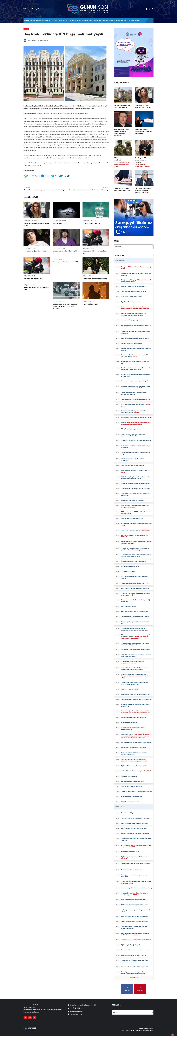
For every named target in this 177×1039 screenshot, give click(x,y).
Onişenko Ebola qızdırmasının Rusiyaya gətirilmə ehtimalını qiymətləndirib (136, 655)
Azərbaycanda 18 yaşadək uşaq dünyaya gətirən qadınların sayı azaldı (136, 542)
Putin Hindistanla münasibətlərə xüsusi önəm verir (136, 699)
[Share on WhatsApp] (27, 176)
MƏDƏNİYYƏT (98, 20)
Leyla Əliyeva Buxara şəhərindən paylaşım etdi (135, 910)
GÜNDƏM (32, 20)
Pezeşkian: (136, 267)
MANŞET (26, 20)
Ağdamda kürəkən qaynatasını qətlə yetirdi (134, 766)
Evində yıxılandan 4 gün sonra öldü (66, 262)
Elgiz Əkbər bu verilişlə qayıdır (130, 302)
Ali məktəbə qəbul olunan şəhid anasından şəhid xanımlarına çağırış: (135, 636)
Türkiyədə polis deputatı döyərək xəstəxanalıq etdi (135, 622)
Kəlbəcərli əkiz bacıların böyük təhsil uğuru (136, 675)
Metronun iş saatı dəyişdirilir (130, 689)
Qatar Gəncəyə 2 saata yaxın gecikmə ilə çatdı (135, 506)
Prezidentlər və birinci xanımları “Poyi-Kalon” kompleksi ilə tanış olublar (135, 961)
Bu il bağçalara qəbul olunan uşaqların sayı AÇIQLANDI (134, 875)
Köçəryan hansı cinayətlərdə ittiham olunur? (135, 471)
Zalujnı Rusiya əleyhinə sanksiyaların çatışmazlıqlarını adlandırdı (132, 662)
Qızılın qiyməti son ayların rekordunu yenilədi (135, 616)
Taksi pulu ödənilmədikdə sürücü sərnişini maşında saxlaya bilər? (134, 753)
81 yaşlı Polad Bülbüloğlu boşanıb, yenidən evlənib (136, 524)
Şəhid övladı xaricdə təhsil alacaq (131, 296)
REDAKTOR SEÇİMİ (75, 20)
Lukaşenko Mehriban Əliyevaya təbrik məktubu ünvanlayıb (135, 332)
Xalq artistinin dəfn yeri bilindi (130, 851)
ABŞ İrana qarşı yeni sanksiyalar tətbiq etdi (134, 828)
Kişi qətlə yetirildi (59, 223)
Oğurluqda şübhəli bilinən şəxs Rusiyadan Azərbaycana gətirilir (134, 927)
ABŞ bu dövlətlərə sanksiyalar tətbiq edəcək (134, 904)
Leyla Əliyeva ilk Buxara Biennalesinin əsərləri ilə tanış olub (136, 846)
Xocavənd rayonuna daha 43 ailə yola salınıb (134, 611)
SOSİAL (91, 20)
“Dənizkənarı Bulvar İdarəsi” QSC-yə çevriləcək (135, 488)
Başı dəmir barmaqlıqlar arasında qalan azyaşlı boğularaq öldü (135, 705)
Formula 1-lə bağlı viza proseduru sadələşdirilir (136, 494)
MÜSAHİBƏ (85, 20)
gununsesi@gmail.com (76, 1011)
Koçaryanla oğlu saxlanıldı (129, 722)
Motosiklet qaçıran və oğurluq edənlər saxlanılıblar (132, 459)
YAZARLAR (105, 20)
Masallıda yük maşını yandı (33, 278)
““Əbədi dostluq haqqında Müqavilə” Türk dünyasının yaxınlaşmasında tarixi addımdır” (134, 629)
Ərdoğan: (136, 280)
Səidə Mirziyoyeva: (135, 307)
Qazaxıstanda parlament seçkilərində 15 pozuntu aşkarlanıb (136, 326)
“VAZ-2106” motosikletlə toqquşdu (136, 771)
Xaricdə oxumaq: (135, 399)
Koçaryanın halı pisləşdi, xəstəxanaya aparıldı (135, 588)
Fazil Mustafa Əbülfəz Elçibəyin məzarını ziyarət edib (143, 190)
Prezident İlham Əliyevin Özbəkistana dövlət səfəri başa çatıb (134, 894)
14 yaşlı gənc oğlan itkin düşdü (35, 251)
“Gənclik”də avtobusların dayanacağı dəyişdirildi (136, 440)
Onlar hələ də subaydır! (134, 760)
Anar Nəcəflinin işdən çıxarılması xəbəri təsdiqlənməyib (121, 132)
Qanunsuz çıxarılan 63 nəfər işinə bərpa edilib (122, 189)
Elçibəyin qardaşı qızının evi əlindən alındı (134, 857)
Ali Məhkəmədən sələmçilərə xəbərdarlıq (133, 717)
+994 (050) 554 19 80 (76, 1008)
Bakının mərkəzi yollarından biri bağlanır (133, 955)
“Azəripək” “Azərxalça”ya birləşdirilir (135, 483)
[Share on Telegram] (62, 176)
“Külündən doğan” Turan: (136, 711)
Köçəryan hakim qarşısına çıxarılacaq (132, 320)
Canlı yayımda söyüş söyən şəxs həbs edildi (134, 823)
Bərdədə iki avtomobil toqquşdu (135, 833)
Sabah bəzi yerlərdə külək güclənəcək (132, 465)
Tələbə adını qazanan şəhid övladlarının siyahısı (135, 649)
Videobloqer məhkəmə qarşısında (95, 278)
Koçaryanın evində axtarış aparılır (131, 796)
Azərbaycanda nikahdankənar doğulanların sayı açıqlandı (135, 453)
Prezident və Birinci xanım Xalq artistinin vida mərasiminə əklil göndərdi (135, 644)
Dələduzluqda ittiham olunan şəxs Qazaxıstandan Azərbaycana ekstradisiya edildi (136, 368)
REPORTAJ (66, 20)
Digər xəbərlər (134, 977)
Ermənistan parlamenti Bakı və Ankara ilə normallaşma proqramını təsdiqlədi (133, 314)
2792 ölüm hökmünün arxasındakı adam (136, 405)
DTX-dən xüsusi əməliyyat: (122, 162)
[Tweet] (54, 176)
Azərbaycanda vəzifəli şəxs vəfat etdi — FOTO (135, 583)
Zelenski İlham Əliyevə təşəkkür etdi (132, 518)
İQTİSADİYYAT (46, 20)
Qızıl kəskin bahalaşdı (128, 571)
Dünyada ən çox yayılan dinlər (130, 802)
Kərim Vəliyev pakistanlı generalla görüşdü (136, 417)
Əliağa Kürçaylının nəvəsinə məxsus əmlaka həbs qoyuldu (136, 349)
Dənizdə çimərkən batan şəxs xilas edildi (133, 291)
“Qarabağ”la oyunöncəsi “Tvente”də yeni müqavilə (136, 791)
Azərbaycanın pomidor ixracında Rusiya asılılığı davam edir (135, 600)
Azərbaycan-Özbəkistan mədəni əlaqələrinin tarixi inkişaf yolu (135, 355)
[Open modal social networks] (68, 176)
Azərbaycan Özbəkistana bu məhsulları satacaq (135, 950)
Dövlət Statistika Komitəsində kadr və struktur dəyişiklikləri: (135, 934)
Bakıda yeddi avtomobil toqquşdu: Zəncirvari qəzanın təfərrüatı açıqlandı (65, 306)
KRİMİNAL (112, 20)
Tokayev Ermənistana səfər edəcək (131, 870)
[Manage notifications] (172, 1034)
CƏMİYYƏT (54, 20)
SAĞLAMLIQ (124, 20)
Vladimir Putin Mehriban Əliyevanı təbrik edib (135, 338)
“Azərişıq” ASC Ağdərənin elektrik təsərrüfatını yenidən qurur (135, 594)
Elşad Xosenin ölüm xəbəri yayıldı (65, 251)
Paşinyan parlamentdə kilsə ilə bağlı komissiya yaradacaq (135, 446)
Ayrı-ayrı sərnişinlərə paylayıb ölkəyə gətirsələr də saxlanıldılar (135, 375)
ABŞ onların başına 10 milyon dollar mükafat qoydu (136, 742)
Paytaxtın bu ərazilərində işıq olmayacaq (133, 286)
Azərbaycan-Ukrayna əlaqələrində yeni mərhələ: (143, 162)
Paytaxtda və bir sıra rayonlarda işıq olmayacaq (135, 818)
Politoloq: (136, 423)
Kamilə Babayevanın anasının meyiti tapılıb (143, 106)
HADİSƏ (118, 20)
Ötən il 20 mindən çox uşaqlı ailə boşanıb (133, 561)
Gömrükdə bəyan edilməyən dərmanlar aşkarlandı (136, 939)
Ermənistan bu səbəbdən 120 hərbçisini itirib (135, 967)
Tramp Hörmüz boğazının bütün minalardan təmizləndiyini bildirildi (134, 393)
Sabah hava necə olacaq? (129, 606)
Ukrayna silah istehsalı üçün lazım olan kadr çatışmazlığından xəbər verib (134, 683)
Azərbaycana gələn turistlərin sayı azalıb (133, 747)
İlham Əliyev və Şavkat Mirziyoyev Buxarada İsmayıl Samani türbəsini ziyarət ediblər (134, 972)
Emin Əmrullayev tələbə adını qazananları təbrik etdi (135, 362)
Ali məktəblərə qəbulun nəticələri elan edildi (134, 921)
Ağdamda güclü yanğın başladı (130, 945)
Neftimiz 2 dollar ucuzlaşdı (129, 776)
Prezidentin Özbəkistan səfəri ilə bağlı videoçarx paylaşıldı (136, 839)
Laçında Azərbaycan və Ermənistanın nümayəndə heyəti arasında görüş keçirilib (136, 555)
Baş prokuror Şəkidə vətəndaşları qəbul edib (135, 536)
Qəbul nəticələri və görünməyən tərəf (132, 781)
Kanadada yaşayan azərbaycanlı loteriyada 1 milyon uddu (144, 131)
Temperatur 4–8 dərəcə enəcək (135, 530)
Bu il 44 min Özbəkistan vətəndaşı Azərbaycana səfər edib (135, 864)
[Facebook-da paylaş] (34, 176)
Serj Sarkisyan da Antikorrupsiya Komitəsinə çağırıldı (134, 577)
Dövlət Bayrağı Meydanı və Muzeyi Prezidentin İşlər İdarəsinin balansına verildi (135, 477)
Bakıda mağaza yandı (90, 304)
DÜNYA (60, 20)
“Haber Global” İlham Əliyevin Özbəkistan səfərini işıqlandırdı (136, 882)
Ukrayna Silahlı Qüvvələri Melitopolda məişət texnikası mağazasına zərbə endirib (134, 668)
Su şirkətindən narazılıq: (91, 223)
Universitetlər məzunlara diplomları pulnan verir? (136, 694)
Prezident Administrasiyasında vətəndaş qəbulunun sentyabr (133, 411)
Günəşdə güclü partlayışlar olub (131, 429)
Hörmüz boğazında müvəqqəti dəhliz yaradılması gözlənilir (136, 274)
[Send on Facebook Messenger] (46, 176)
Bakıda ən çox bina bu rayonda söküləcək (122, 106)
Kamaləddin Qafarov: (135, 735)
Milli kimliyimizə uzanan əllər (133, 728)
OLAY (26, 29)
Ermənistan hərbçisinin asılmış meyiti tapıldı (134, 381)
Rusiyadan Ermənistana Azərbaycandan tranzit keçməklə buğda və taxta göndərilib (135, 387)
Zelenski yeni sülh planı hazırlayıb (131, 786)
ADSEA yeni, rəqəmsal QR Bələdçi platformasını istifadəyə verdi (135, 512)
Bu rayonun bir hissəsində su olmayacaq (133, 899)
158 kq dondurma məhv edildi (130, 566)
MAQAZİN (131, 20)
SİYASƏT (38, 20)
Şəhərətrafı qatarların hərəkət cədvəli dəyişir (135, 916)
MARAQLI (137, 20)
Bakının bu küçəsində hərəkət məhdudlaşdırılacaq (136, 888)
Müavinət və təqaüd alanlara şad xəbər (133, 500)
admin (33, 40)
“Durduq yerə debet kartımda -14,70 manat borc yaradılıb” (135, 549)
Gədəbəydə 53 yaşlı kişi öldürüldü (131, 343)
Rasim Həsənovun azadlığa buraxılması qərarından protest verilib (133, 435)
